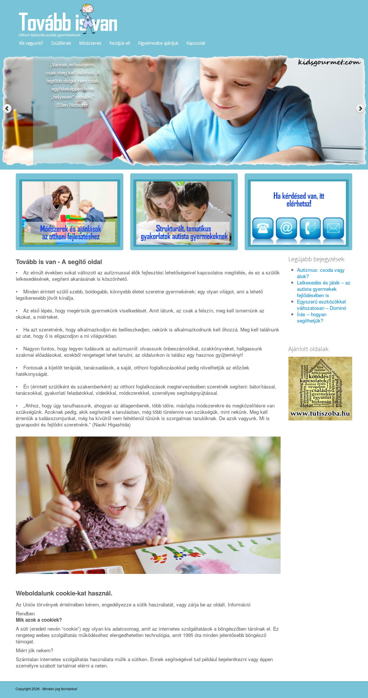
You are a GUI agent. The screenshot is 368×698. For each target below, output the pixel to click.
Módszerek (90, 43)
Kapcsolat (196, 43)
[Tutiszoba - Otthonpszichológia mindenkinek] (320, 387)
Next (361, 109)
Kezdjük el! (120, 43)
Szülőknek (61, 43)
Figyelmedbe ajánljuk (158, 43)
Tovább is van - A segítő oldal (59, 261)
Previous (7, 109)
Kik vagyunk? (31, 43)
